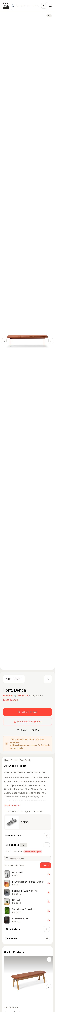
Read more (10, 805)
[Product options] (49, 959)
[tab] (8, 851)
